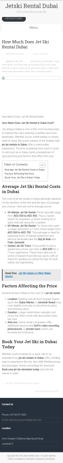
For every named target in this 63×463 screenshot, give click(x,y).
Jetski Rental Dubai (31, 6)
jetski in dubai (47, 68)
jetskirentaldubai (14, 53)
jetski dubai (36, 68)
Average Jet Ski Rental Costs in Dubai (25, 169)
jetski (28, 68)
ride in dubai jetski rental (41, 71)
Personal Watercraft (48, 391)
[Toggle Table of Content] (41, 165)
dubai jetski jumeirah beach (41, 61)
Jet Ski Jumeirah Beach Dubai (20, 383)
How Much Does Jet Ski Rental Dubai (29, 65)
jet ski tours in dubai (16, 68)
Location (6, 428)
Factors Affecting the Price (19, 173)
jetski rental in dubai (21, 71)
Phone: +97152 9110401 (14, 414)
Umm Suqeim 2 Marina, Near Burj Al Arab (22, 438)
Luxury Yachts (39, 53)
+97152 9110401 (13, 18)
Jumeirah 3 (7, 443)
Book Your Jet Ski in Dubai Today (22, 177)
